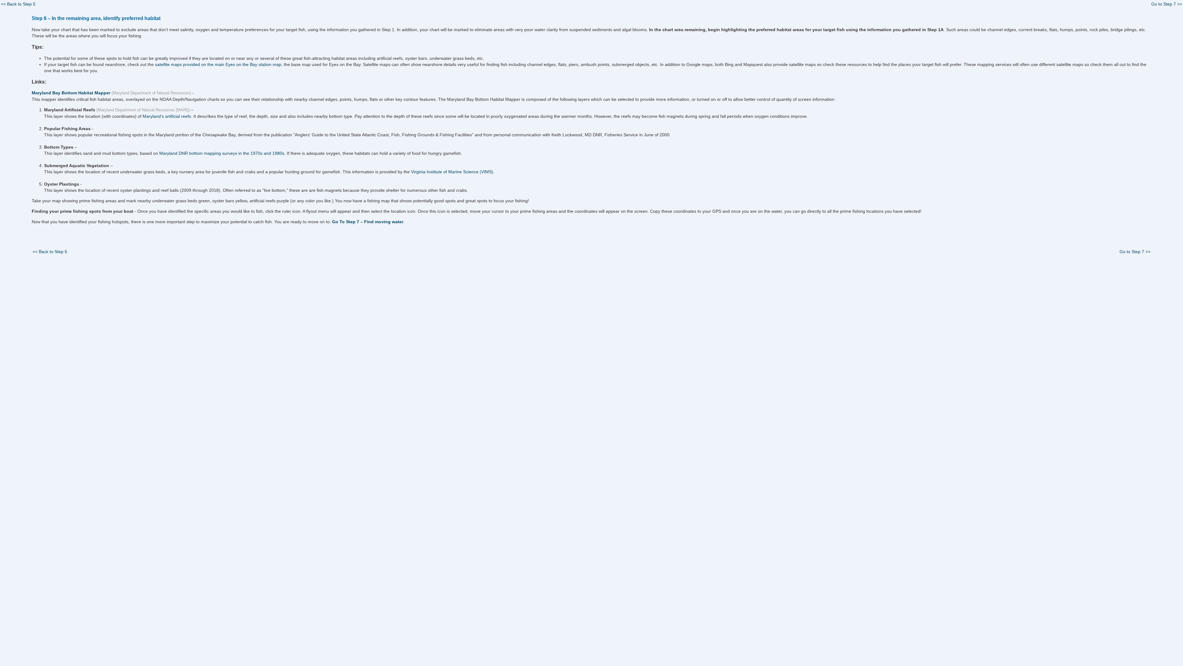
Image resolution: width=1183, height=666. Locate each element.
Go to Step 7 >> (1166, 4)
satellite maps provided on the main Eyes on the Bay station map (218, 64)
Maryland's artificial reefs (167, 116)
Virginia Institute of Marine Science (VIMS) (452, 171)
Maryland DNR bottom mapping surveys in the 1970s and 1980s (221, 153)
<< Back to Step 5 (18, 4)
